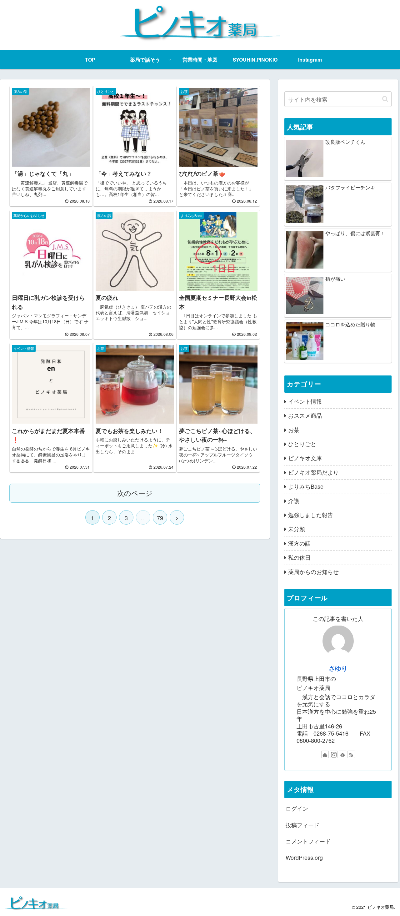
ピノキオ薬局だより (313, 472)
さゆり (338, 667)
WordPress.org (304, 857)
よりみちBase (305, 486)
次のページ (134, 493)
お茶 (293, 429)
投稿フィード (302, 824)
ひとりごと (302, 444)
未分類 (296, 529)
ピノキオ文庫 (305, 458)
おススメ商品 (305, 415)
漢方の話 (299, 543)
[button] (385, 99)
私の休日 (299, 557)
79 (160, 518)
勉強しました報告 (310, 515)
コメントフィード (308, 841)
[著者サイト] (325, 754)
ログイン (297, 808)
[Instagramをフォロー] (334, 754)
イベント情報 (305, 401)
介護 (293, 500)
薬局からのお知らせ (313, 571)
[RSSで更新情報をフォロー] (351, 754)
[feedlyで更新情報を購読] (342, 754)
